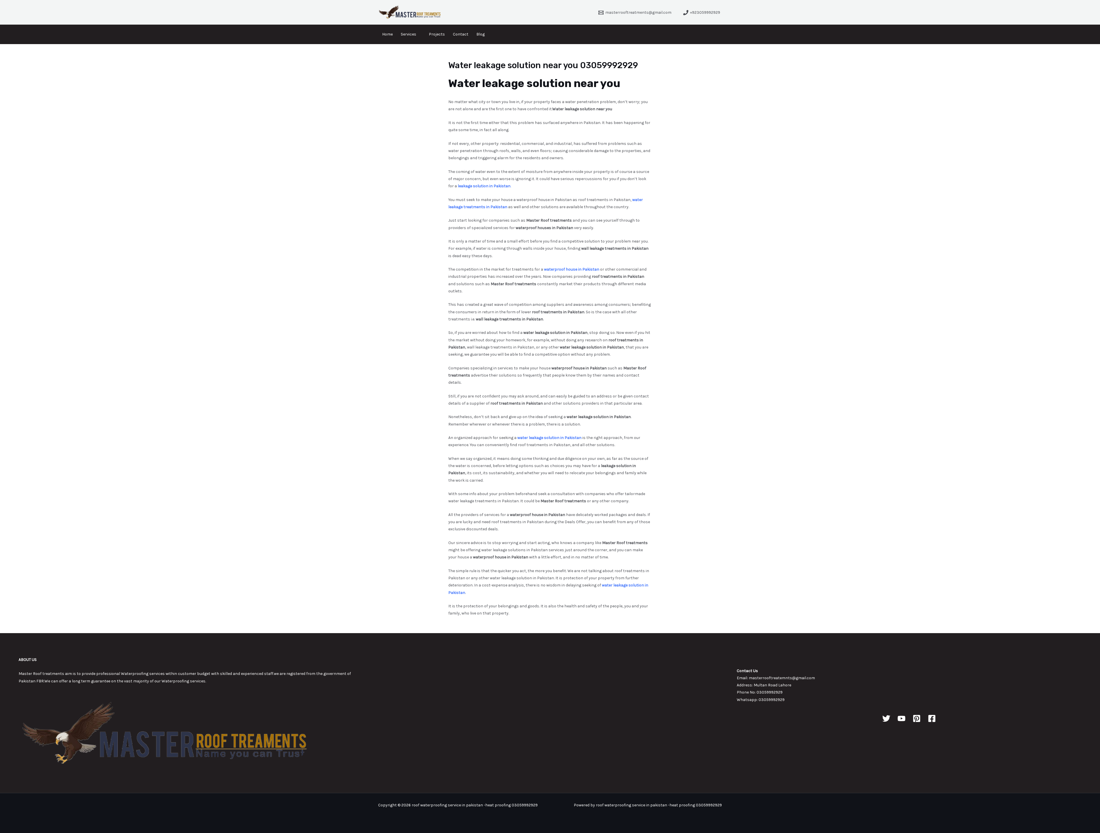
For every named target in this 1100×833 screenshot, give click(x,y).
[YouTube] (901, 718)
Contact (460, 34)
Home (387, 34)
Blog (480, 34)
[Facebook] (932, 718)
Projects (437, 34)
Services (408, 34)
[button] (719, 34)
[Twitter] (886, 718)
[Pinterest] (917, 718)
